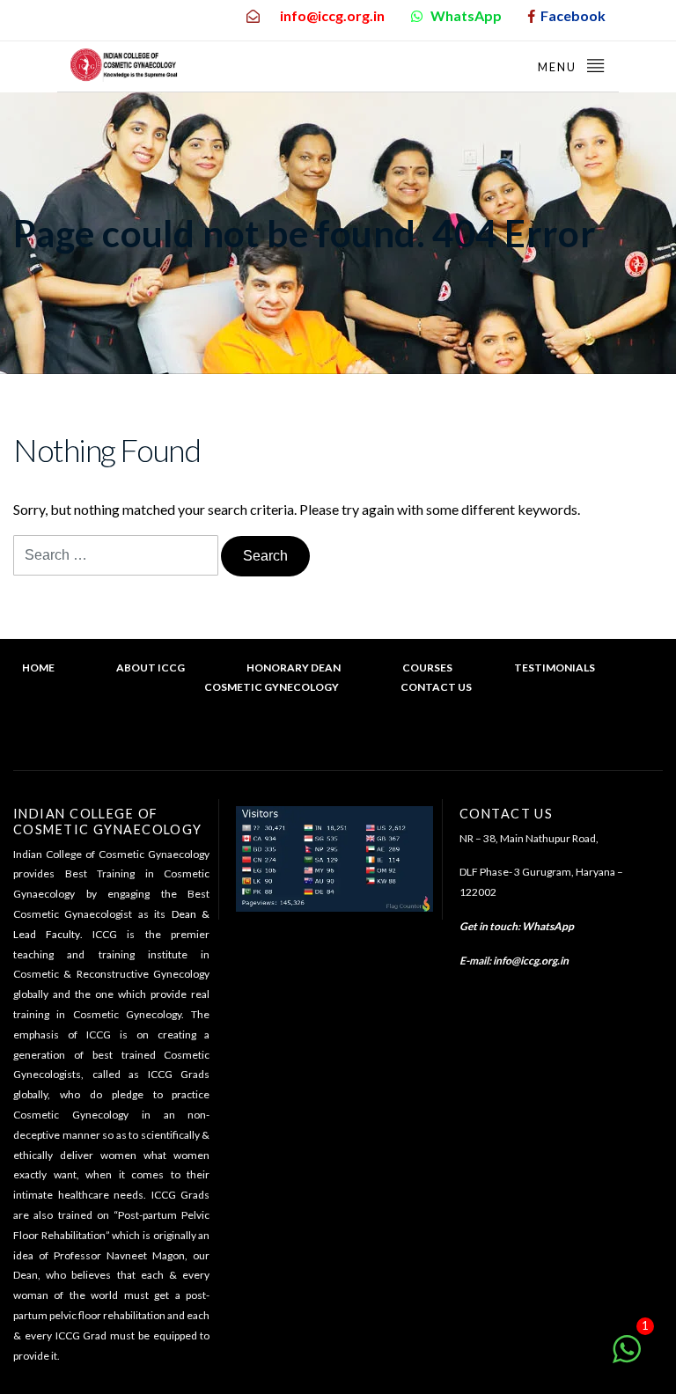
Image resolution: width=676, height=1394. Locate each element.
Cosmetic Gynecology (271, 686)
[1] (627, 1357)
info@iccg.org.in (531, 960)
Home (38, 667)
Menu (559, 67)
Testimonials (554, 667)
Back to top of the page (346, 740)
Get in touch (488, 926)
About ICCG (150, 667)
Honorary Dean (293, 667)
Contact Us (436, 686)
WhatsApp (548, 926)
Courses (427, 667)
